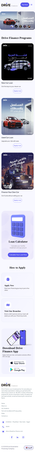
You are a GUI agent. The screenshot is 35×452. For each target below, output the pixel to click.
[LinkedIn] (17, 437)
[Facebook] (11, 437)
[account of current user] (31, 5)
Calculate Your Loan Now (18, 255)
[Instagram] (23, 437)
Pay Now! (25, 5)
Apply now (17, 91)
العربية (30, 448)
